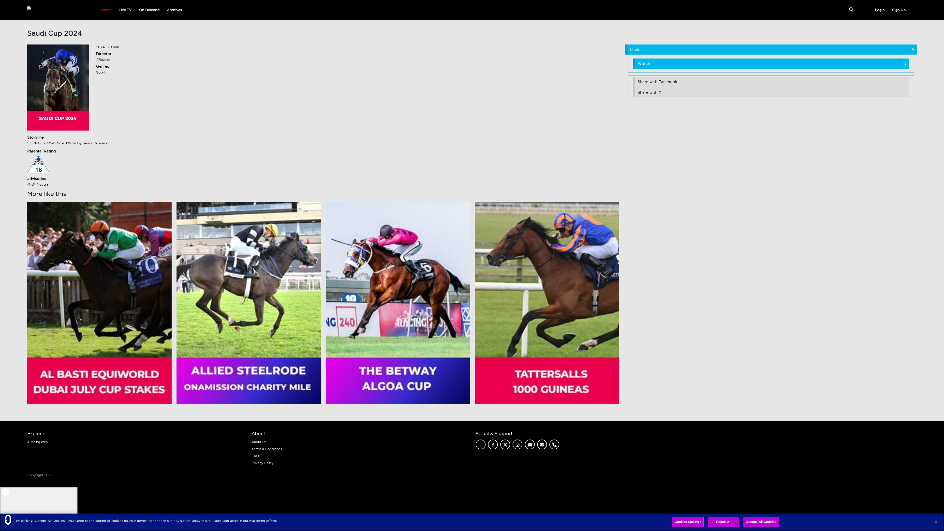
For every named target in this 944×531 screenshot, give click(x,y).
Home (106, 10)
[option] (99, 303)
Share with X (649, 92)
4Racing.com (37, 441)
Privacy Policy (262, 463)
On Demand (149, 10)
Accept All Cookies (761, 521)
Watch (644, 63)
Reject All (723, 521)
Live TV (125, 10)
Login (880, 10)
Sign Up (899, 10)
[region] (472, 522)
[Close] (936, 521)
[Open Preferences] (39, 506)
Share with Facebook (657, 82)
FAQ (255, 455)
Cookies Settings (688, 521)
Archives (174, 10)
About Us (258, 441)
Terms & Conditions (266, 449)
